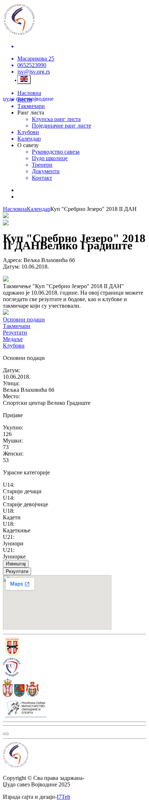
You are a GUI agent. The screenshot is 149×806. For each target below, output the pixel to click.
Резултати (17, 571)
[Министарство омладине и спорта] (74, 708)
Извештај (16, 563)
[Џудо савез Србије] (74, 647)
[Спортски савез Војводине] (74, 668)
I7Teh (63, 797)
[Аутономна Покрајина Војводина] (74, 688)
